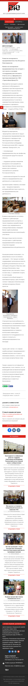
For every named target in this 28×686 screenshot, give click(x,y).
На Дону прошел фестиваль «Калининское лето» (14, 597)
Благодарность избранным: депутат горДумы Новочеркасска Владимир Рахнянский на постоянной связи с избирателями (14, 459)
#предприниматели (8, 52)
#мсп (20, 50)
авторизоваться (13, 407)
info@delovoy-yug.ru (19, 666)
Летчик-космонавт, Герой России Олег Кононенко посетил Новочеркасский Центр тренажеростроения (14, 549)
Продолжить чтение (14, 486)
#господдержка (14, 50)
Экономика (14, 49)
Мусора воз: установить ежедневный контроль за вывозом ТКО (14, 507)
